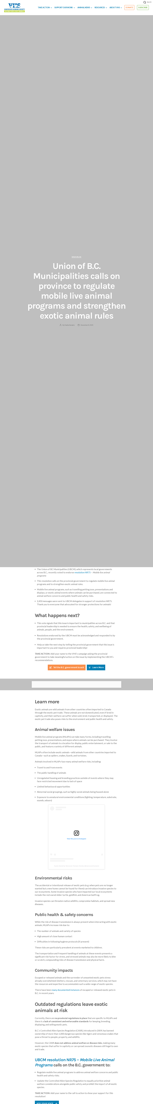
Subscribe (143, 7)
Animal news (83, 7)
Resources (100, 7)
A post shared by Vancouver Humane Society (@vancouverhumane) (76, 866)
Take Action (44, 7)
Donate (129, 7)
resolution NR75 (82, 572)
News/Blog (76, 257)
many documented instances (66, 990)
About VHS (114, 7)
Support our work (63, 7)
